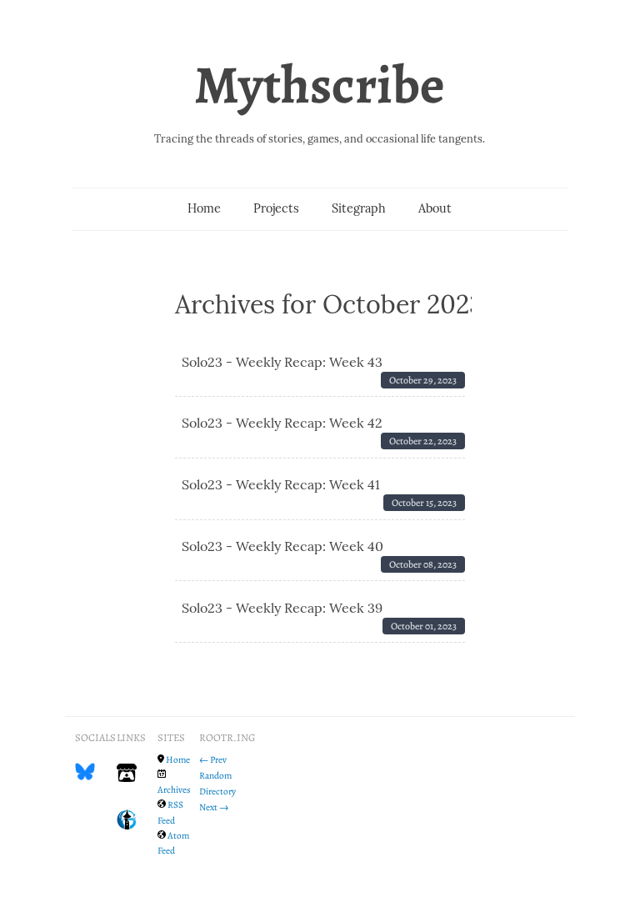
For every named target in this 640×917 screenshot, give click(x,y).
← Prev (213, 759)
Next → (213, 807)
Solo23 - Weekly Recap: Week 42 (282, 422)
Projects (276, 208)
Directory (217, 791)
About (435, 208)
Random (215, 775)
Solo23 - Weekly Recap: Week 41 (281, 484)
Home (204, 208)
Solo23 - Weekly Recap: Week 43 (282, 361)
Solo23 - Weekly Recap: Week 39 (282, 607)
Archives (174, 789)
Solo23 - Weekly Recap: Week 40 (282, 546)
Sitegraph (359, 208)
